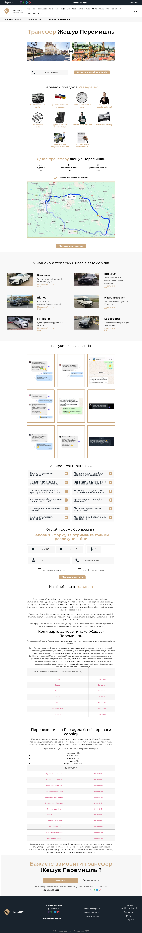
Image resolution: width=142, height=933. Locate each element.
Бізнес (41, 297)
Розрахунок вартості (53, 918)
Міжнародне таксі (45, 9)
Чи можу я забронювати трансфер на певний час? (45, 491)
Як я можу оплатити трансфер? (41, 518)
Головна (31, 9)
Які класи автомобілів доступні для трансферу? (44, 482)
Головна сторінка (92, 909)
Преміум (110, 273)
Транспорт (116, 9)
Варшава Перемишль (54, 797)
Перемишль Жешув (54, 838)
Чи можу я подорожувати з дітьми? (45, 509)
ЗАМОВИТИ (98, 774)
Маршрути (104, 9)
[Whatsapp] (23, 2)
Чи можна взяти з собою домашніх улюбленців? (88, 474)
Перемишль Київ (54, 809)
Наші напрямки (12, 19)
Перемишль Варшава (54, 803)
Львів (57, 697)
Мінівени (43, 318)
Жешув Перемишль (54, 832)
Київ (57, 703)
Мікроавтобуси (114, 297)
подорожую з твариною (53, 570)
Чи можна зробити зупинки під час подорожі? (46, 500)
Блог (39, 13)
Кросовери (112, 318)
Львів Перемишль (54, 827)
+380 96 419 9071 (80, 3)
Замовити (133, 3)
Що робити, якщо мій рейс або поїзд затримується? (90, 482)
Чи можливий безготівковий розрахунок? (91, 518)
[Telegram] (26, 2)
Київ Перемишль (54, 815)
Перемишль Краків (54, 780)
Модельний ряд (42, 285)
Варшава (57, 714)
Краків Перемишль (54, 774)
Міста (94, 9)
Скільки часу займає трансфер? (42, 474)
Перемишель (57, 708)
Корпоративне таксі (81, 9)
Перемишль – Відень (54, 791)
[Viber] (20, 2)
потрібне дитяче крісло (93, 570)
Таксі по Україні (62, 9)
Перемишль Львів (54, 821)
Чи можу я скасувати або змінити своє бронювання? (90, 491)
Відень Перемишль (54, 786)
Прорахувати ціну (91, 880)
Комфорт (43, 275)
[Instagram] (29, 2)
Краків (57, 679)
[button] (92, 72)
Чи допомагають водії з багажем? (88, 500)
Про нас (32, 13)
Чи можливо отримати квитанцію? (87, 509)
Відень (58, 691)
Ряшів (57, 685)
